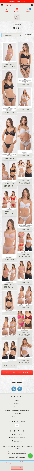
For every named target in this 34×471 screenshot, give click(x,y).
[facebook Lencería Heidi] (19, 388)
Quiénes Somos (17, 417)
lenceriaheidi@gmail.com (18, 437)
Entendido (17, 467)
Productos (17, 403)
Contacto (17, 407)
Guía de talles (17, 413)
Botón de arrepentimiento (19, 453)
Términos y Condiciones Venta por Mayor (17, 410)
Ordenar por (5, 32)
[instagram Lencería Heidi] (13, 388)
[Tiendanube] (17, 457)
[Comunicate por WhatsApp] (30, 455)
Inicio (14, 24)
